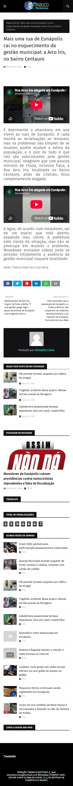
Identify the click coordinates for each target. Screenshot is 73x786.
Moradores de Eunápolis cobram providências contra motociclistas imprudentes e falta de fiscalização (29, 478)
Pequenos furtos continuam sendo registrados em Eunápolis (40, 690)
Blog (45, 777)
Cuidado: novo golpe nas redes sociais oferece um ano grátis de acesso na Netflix (42, 671)
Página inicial (12, 23)
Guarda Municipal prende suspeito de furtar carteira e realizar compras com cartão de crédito (41, 565)
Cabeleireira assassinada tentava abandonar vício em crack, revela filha (41, 408)
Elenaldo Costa (14, 66)
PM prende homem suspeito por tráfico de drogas (42, 376)
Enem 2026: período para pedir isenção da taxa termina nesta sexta (43, 546)
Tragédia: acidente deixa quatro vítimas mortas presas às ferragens (42, 392)
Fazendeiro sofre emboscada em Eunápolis (38, 635)
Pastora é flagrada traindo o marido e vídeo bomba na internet (41, 652)
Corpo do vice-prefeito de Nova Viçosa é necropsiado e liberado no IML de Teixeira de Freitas (44, 709)
